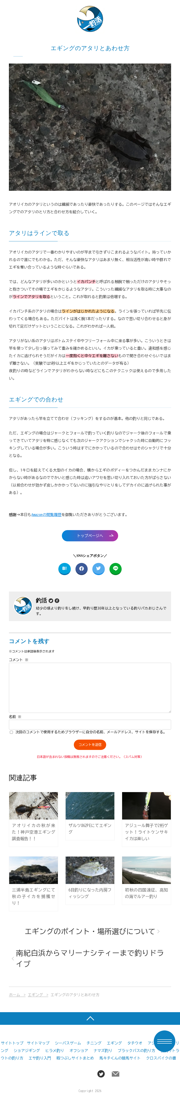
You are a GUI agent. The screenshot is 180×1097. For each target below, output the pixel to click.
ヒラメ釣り (54, 1050)
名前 (15, 717)
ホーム (14, 995)
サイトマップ (38, 1043)
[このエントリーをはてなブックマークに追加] (64, 569)
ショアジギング (27, 1050)
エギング (35, 995)
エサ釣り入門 (40, 1058)
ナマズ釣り (103, 1050)
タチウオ (134, 1043)
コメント (18, 660)
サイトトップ (12, 1043)
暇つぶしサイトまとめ (75, 1058)
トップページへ (90, 536)
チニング (93, 1043)
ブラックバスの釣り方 (136, 1050)
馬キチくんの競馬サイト (120, 1058)
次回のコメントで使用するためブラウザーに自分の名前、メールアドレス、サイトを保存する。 (91, 732)
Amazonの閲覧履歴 (46, 515)
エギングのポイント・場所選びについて (90, 931)
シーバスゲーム (68, 1043)
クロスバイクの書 (161, 1058)
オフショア (78, 1050)
